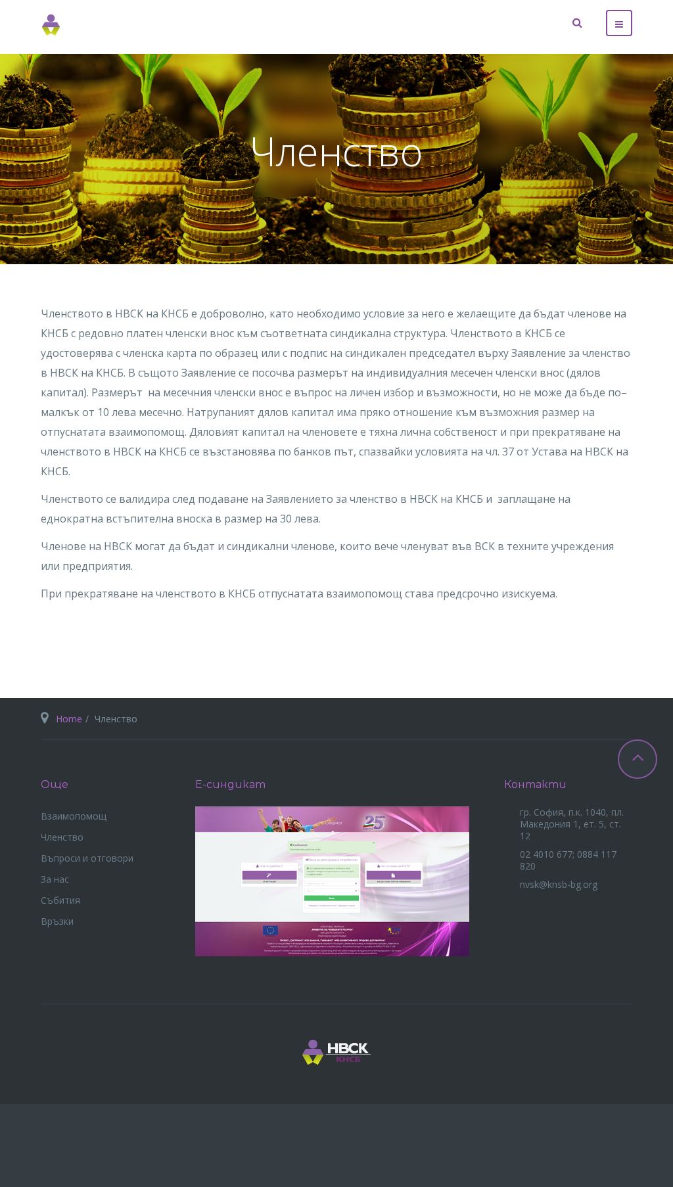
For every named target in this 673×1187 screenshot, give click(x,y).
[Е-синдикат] (332, 879)
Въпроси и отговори (87, 858)
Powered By (612, 1145)
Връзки (57, 921)
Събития (60, 900)
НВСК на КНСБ (336, 1052)
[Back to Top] (637, 759)
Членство (62, 837)
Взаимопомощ (73, 816)
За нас (55, 879)
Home (69, 718)
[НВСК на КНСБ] (51, 24)
